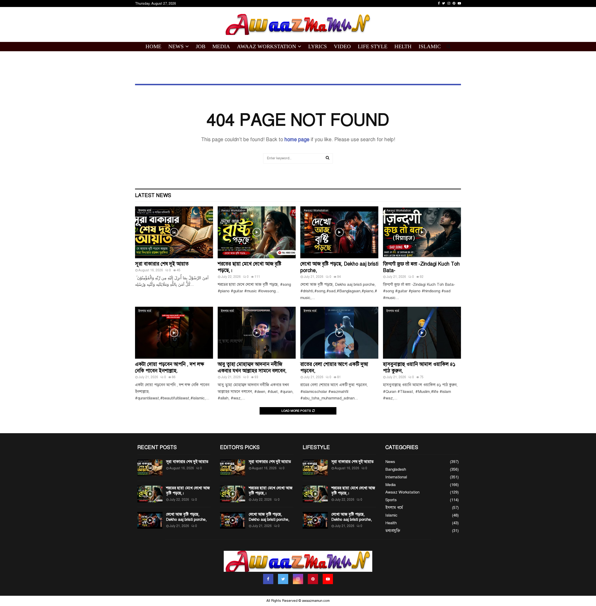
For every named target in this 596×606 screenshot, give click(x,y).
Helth (403, 46)
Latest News (153, 195)
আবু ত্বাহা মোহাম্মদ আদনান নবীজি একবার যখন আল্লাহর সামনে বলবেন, (252, 367)
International (396, 477)
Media (221, 46)
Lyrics (317, 46)
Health (391, 523)
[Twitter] (283, 579)
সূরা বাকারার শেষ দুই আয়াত (162, 264)
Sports (391, 499)
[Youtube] (328, 579)
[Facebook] (268, 579)
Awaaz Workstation (266, 46)
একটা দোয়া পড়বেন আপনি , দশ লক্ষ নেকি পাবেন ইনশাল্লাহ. (169, 367)
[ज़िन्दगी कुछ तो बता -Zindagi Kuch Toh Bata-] (422, 232)
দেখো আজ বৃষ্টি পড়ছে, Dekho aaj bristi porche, (186, 517)
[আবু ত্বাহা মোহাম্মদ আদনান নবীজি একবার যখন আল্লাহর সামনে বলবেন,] (257, 333)
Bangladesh (395, 469)
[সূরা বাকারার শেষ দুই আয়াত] (174, 232)
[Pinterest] (313, 579)
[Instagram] (298, 579)
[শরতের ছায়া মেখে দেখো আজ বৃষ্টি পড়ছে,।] (257, 232)
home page (296, 139)
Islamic (430, 46)
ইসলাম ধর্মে (145, 210)
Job (200, 46)
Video (342, 46)
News (176, 46)
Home (153, 46)
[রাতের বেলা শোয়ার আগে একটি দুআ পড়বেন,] (339, 333)
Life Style (372, 46)
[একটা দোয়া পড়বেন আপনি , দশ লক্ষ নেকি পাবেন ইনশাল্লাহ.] (174, 333)
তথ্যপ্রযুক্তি (392, 530)
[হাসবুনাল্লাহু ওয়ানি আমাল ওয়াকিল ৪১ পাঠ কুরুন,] (422, 333)
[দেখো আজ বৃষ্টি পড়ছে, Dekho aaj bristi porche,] (339, 232)
